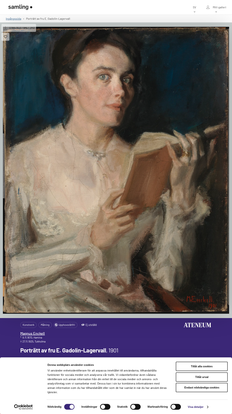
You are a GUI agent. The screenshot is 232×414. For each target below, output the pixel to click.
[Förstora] (116, 170)
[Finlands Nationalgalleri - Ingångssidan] (20, 7)
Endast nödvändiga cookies (201, 387)
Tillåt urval (201, 377)
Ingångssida (13, 18)
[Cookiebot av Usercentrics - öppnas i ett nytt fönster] (23, 407)
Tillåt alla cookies (202, 366)
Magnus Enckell (32, 333)
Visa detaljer (196, 406)
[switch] (105, 407)
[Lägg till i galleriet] (5, 37)
